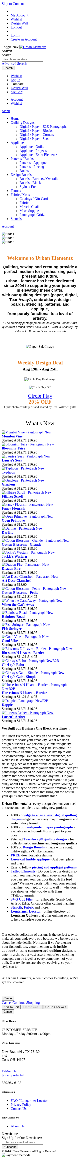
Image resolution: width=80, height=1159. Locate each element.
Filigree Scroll (12, 496)
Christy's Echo (13, 665)
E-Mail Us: (9, 1071)
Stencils (16, 907)
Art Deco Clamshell (16, 580)
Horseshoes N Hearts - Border (24, 693)
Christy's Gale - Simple (19, 677)
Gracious (8, 484)
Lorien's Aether (13, 717)
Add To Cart (11, 1007)
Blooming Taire (13, 448)
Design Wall (19, 88)
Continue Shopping (26, 1002)
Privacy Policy (21, 1104)
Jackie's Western (14, 556)
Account (17, 99)
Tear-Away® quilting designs (45, 839)
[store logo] (32, 47)
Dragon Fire (11, 568)
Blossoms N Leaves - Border (23, 653)
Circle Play (40, 396)
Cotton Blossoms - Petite (20, 592)
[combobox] (22, 59)
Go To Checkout (55, 1007)
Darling (7, 532)
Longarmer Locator (26, 911)
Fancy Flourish (13, 508)
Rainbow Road (13, 616)
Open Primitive (13, 520)
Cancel (8, 998)
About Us (17, 1126)
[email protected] (13, 1075)
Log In (15, 35)
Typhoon (8, 472)
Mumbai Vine (12, 436)
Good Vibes (10, 641)
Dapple (7, 705)
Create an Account (24, 39)
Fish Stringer (12, 628)
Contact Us (18, 1108)
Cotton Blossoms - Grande (21, 544)
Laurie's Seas (12, 460)
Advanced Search (14, 63)
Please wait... (32, 1007)
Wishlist (16, 76)
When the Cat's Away (18, 604)
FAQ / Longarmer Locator (29, 1100)
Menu (6, 111)
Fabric (29, 907)
